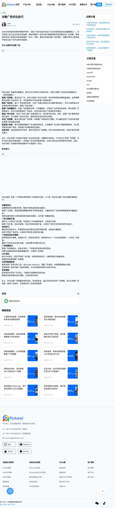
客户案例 (61, 4)
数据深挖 (6, 482)
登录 (99, 4)
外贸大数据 (7, 477)
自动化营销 (33, 482)
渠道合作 (83, 4)
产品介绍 (26, 4)
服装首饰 (62, 472)
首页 (18, 4)
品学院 (39, 4)
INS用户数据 (7, 472)
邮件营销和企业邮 (35, 477)
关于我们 (72, 4)
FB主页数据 (7, 468)
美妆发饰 (62, 468)
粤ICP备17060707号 (7, 504)
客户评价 (91, 472)
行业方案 (51, 4)
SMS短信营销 (34, 486)
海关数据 (6, 486)
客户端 (93, 4)
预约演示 (109, 4)
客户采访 (91, 477)
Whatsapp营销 (34, 468)
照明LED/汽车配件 (65, 477)
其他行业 (62, 486)
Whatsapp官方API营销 (37, 472)
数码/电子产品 (64, 482)
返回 (4, 13)
